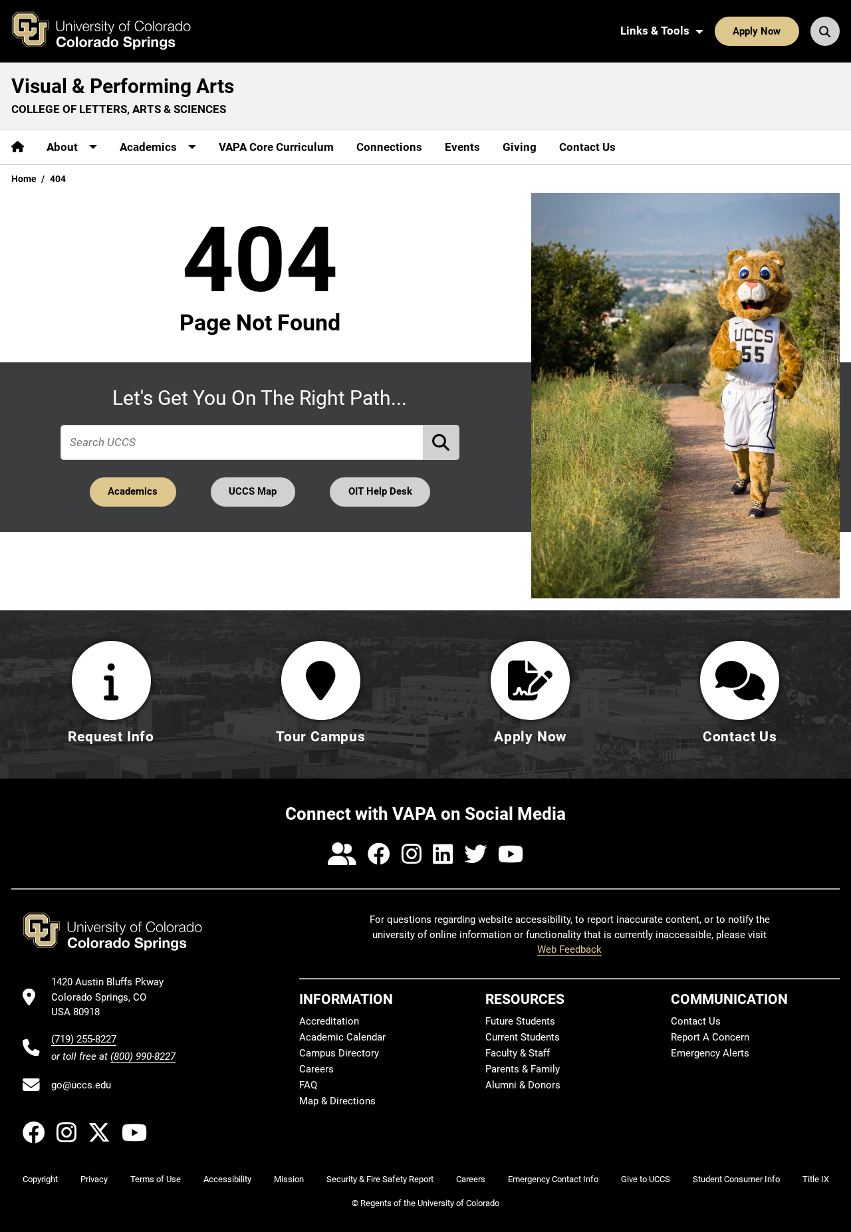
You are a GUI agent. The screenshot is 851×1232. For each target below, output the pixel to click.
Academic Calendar (342, 1037)
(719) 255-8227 (83, 1039)
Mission (289, 1179)
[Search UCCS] (825, 31)
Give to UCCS (645, 1179)
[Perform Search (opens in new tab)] (441, 442)
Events (462, 147)
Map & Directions (337, 1101)
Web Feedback (569, 949)
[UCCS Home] (111, 31)
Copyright (40, 1179)
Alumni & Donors (522, 1085)
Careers (316, 1069)
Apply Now (757, 31)
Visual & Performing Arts (122, 86)
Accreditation (329, 1021)
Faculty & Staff (517, 1053)
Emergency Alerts (710, 1053)
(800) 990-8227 (143, 1056)
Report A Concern (710, 1037)
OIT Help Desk (380, 491)
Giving (520, 147)
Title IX (815, 1179)
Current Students (522, 1037)
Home (24, 179)
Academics (133, 491)
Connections (389, 147)
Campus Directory (339, 1053)
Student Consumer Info (736, 1179)
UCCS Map (253, 491)
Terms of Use (155, 1179)
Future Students (520, 1021)
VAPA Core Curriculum (276, 147)
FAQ (308, 1085)
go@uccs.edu (81, 1085)
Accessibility (227, 1179)
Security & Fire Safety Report (379, 1179)
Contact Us (587, 147)
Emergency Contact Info (553, 1179)
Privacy (94, 1179)
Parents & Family (522, 1069)
